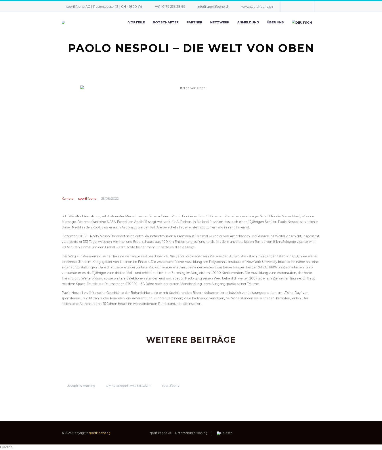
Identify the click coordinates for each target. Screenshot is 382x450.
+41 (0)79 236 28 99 (170, 7)
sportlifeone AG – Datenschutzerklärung (178, 432)
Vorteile (136, 22)
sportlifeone (87, 199)
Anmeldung (248, 22)
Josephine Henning (81, 385)
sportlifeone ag (100, 433)
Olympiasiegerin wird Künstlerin (128, 385)
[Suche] (320, 22)
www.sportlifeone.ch (257, 7)
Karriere (68, 199)
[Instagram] (303, 6)
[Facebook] (290, 6)
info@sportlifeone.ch (213, 7)
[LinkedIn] (297, 6)
